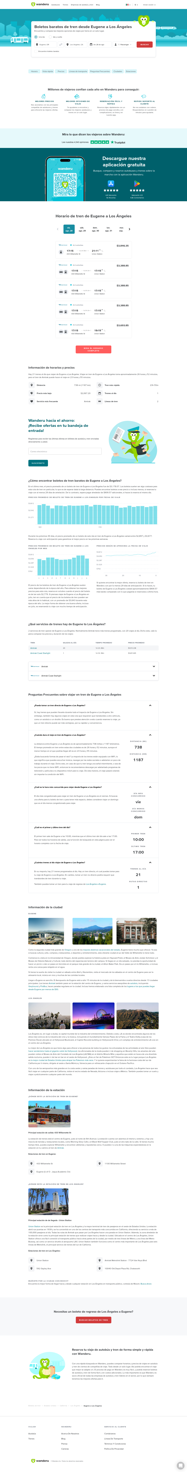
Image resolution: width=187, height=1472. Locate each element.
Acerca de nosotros (70, 1433)
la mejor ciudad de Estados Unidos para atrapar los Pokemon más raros (62, 1060)
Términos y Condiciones (115, 1444)
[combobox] (45, 44)
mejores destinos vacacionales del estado (101, 950)
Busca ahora (146, 1284)
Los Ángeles (75, 1406)
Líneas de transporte (78, 71)
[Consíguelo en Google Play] (137, 183)
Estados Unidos (50, 1406)
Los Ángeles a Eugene (96, 884)
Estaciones (131, 71)
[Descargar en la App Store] (111, 183)
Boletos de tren (34, 1406)
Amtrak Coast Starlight (40, 653)
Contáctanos (110, 1433)
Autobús (32, 1433)
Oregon (67, 950)
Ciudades (118, 71)
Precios (61, 71)
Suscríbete (38, 463)
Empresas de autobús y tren (82, 5)
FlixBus (43, 986)
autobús (133, 983)
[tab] (41, 38)
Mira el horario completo (93, 349)
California (63, 1406)
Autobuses (55, 5)
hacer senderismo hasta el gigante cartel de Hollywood (52, 1051)
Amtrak (33, 648)
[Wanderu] (40, 4)
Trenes (65, 5)
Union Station (34, 1226)
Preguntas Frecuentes (100, 71)
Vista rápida (47, 71)
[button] (128, 4)
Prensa (64, 1444)
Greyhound (33, 986)
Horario (34, 71)
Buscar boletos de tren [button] (93, 1320)
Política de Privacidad (114, 1449)
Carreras (65, 1449)
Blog (98, 5)
